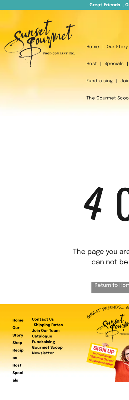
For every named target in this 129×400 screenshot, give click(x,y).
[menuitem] (93, 47)
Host (17, 365)
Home (18, 320)
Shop (17, 343)
